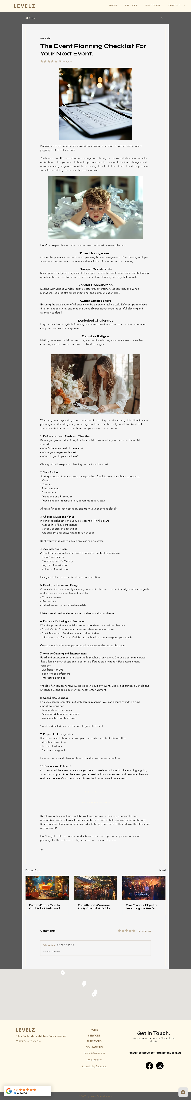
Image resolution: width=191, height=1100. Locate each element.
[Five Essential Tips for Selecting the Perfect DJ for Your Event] (143, 888)
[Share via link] (41, 850)
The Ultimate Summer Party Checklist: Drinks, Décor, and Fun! (94, 906)
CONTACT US (94, 1047)
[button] (131, 5)
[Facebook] (149, 1065)
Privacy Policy (94, 1059)
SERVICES (94, 1035)
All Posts (30, 18)
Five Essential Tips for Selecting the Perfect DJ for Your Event (142, 906)
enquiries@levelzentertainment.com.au (155, 1052)
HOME (94, 1029)
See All (162, 870)
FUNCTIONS (94, 1041)
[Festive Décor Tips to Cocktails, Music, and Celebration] (47, 888)
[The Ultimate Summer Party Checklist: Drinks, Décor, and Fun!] (95, 888)
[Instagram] (160, 1065)
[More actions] (149, 38)
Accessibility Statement (94, 1066)
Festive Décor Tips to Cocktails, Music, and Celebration (44, 906)
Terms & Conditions (94, 1052)
